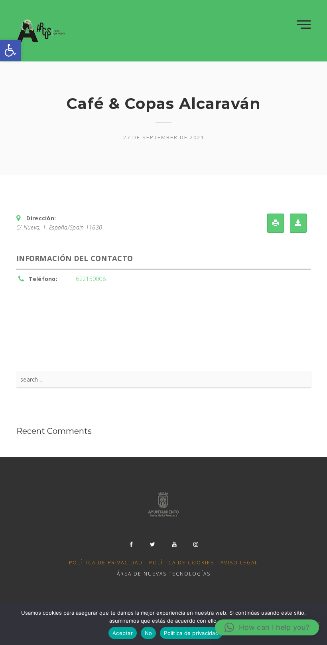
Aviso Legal (239, 562)
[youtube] (174, 544)
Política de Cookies (181, 562)
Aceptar (122, 633)
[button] (10, 50)
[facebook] (131, 544)
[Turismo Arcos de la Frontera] (41, 30)
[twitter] (153, 544)
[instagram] (196, 544)
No (148, 633)
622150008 (91, 279)
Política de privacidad (106, 562)
